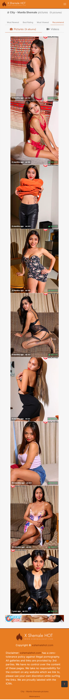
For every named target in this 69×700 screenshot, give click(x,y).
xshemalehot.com (42, 645)
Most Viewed (43, 22)
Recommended (59, 22)
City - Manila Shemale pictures (34, 691)
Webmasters (34, 696)
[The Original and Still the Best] (34, 621)
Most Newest (13, 22)
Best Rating (28, 22)
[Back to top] (64, 684)
